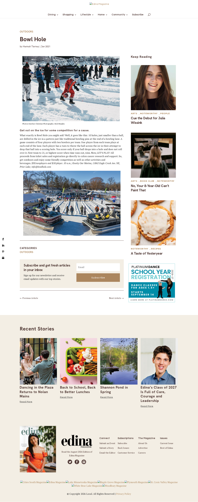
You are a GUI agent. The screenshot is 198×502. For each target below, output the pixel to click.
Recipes (156, 248)
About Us (142, 443)
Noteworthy (148, 113)
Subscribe (122, 443)
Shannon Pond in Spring (74, 389)
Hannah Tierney (31, 46)
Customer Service (126, 452)
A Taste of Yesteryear (147, 253)
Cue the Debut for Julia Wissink (148, 120)
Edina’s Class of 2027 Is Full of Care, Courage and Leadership (118, 394)
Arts (134, 113)
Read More (26, 397)
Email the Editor (107, 452)
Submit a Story (106, 447)
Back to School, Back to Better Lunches (37, 389)
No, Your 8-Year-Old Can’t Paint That (150, 188)
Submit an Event (107, 443)
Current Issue (166, 443)
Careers (142, 452)
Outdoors (26, 31)
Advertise (143, 447)
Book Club (147, 181)
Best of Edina (166, 447)
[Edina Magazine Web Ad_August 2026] (152, 301)
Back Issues (123, 447)
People (165, 113)
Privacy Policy (123, 493)
